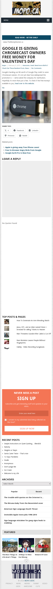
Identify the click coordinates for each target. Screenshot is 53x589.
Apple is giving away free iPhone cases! (22, 147)
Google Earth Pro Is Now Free (18, 153)
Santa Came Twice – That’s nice (16, 454)
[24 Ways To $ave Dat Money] (26, 545)
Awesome (26, 65)
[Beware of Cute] (42, 545)
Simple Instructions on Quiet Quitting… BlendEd (22, 444)
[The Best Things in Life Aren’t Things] (10, 545)
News (27, 68)
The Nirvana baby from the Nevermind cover (23, 503)
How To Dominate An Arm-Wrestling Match (33, 320)
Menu (6, 20)
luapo (4, 65)
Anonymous (8, 463)
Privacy (9, 583)
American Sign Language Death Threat (21, 509)
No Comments (36, 68)
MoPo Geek (29, 581)
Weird (27, 583)
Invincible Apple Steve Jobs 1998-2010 (20, 515)
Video (44, 583)
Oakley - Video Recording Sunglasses (30, 347)
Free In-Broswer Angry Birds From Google (23, 150)
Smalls (6, 460)
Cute (38, 586)
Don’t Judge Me (10, 467)
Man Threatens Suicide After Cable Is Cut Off (34, 334)
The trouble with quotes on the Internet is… (24, 497)
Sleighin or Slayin (10, 450)
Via (3, 88)
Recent (39, 492)
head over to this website (24, 83)
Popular (14, 492)
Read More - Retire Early (26, 38)
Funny (36, 583)
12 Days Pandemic (11, 457)
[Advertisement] (27, 29)
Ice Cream (8, 470)
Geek (32, 65)
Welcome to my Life (11, 473)
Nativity (7, 447)
